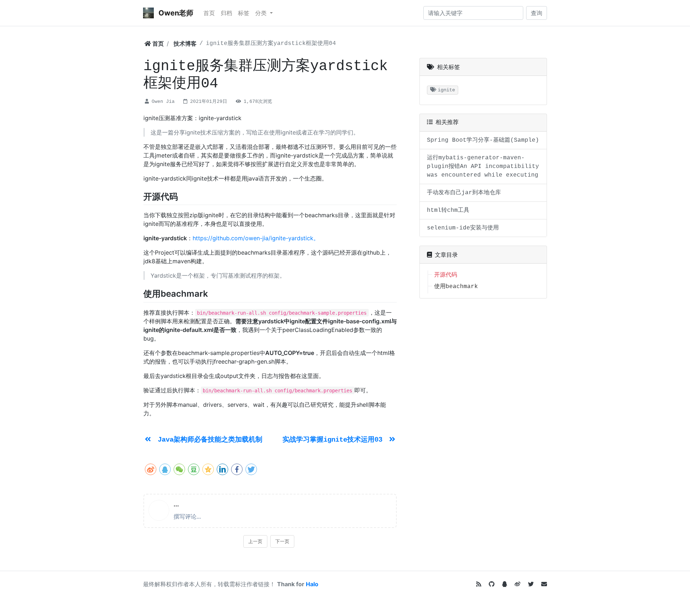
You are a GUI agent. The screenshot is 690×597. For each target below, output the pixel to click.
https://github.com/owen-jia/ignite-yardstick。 (256, 238)
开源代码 (445, 275)
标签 (243, 13)
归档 (226, 13)
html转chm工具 (448, 210)
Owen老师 (175, 13)
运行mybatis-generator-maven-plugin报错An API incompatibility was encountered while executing (483, 166)
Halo (312, 584)
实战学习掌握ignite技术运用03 (334, 440)
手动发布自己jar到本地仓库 (464, 193)
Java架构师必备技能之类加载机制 (210, 440)
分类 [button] (261, 13)
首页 (209, 13)
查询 (536, 13)
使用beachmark (456, 286)
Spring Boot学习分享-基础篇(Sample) (483, 140)
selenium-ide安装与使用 (463, 228)
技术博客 (185, 43)
